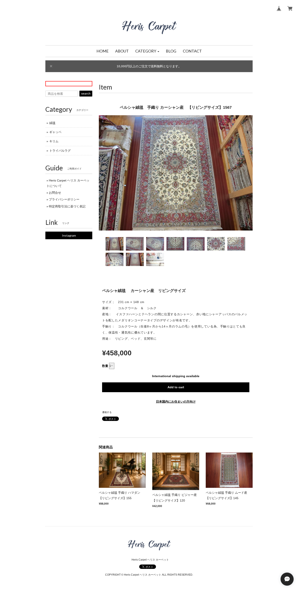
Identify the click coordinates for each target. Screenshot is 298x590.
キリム (53, 141)
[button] (147, 51)
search (86, 93)
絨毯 (52, 123)
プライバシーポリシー (64, 199)
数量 (105, 366)
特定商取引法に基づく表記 (67, 206)
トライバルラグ (60, 150)
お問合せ (55, 192)
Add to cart (176, 387)
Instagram (69, 235)
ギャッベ (55, 132)
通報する (107, 412)
